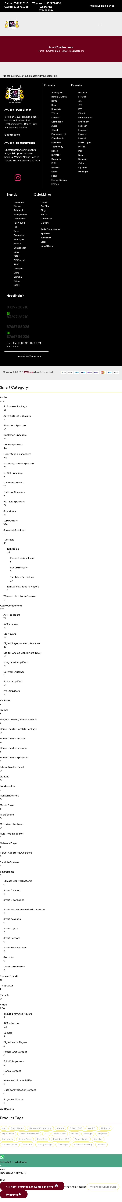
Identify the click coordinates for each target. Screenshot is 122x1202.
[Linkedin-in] (37, 177)
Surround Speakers (14, 530)
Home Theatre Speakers (14, 757)
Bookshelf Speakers (14, 434)
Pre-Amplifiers (11, 690)
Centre (60, 1128)
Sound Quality (81, 1139)
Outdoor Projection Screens (19, 1089)
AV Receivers (10, 624)
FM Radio (105, 1128)
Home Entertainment (29, 1133)
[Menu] (100, 24)
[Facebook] (8, 177)
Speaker (98, 1139)
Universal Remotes (14, 966)
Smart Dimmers (12, 890)
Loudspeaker (7, 786)
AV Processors (11, 614)
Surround (27, 1144)
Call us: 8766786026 (16, 6)
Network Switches (13, 671)
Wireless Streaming (83, 1144)
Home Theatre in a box (12, 738)
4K (3, 1128)
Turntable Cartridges (22, 577)
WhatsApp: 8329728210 (46, 3)
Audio (3, 397)
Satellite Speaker (10, 862)
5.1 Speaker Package (15, 406)
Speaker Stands (9, 976)
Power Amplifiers (13, 681)
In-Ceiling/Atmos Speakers (18, 463)
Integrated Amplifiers (15, 662)
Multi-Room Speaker (12, 833)
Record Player (25, 1139)
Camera (7, 1032)
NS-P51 (74, 1133)
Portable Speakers (14, 501)
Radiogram (7, 1139)
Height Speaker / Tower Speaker (18, 719)
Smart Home (53, 50)
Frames (4, 709)
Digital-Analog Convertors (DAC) (22, 652)
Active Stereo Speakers (17, 415)
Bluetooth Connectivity (40, 1128)
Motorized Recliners (11, 824)
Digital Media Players (15, 1042)
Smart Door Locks (13, 899)
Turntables (13, 548)
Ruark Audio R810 (61, 1139)
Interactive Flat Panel (12, 767)
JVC (46, 1133)
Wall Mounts (7, 1108)
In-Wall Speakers (12, 472)
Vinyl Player (63, 1144)
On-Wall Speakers (13, 482)
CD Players (9, 633)
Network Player (9, 843)
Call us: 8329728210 (16, 3)
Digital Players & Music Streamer (21, 643)
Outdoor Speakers (14, 492)
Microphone (7, 814)
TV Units (4, 995)
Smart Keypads (12, 918)
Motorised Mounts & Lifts (17, 1080)
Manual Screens (12, 1070)
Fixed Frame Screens (15, 1051)
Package (88, 1133)
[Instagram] (18, 177)
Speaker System (9, 1144)
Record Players (19, 567)
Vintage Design (45, 1144)
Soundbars (9, 511)
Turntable (8, 539)
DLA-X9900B (76, 1128)
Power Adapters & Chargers (16, 852)
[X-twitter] (27, 177)
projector (102, 1133)
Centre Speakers (13, 444)
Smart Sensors (11, 937)
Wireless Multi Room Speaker (19, 596)
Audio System (17, 1128)
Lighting (4, 776)
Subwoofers (10, 520)
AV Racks (5, 700)
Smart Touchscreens (15, 947)
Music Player (59, 1133)
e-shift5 (91, 1128)
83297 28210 (18, 307)
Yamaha (101, 1144)
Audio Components (11, 605)
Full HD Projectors (13, 1061)
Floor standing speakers (17, 453)
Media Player (7, 805)
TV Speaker (6, 985)
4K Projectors (11, 1023)
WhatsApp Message (75, 1186)
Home (41, 50)
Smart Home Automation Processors (24, 909)
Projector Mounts (13, 1099)
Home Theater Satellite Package (18, 728)
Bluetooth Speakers (14, 425)
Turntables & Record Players (23, 586)
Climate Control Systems (17, 880)
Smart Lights (10, 928)
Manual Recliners (9, 795)
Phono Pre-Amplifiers (22, 558)
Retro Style (42, 1139)
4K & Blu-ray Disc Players (17, 1013)
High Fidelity (8, 1133)
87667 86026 (18, 326)
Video (3, 1004)
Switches (8, 957)
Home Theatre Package (13, 748)
